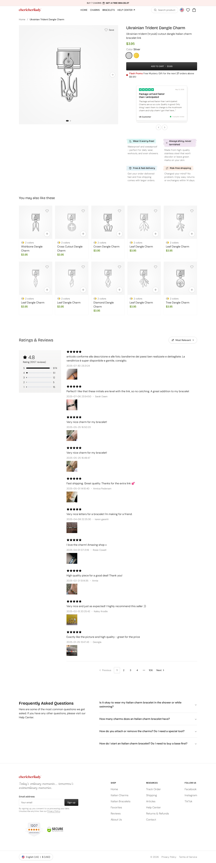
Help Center (153, 807)
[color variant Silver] (129, 55)
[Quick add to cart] (47, 234)
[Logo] (30, 10)
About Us (116, 819)
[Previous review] (158, 127)
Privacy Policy (53, 811)
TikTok (188, 801)
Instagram (191, 795)
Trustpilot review (178, 117)
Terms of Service (188, 856)
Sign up (71, 802)
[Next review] (164, 127)
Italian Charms (119, 795)
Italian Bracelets (120, 801)
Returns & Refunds (157, 813)
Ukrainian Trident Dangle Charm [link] (47, 19)
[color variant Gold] (136, 55)
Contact (151, 819)
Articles (150, 801)
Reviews (116, 813)
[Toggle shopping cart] (194, 10)
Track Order (153, 789)
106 (151, 670)
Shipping (151, 795)
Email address (27, 796)
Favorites (116, 807)
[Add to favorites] (47, 211)
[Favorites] (188, 10)
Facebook (191, 789)
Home (22, 19)
